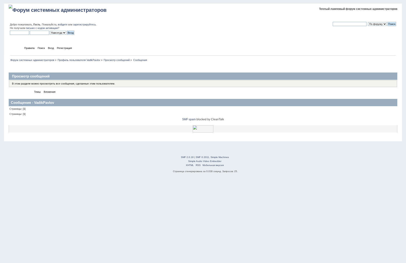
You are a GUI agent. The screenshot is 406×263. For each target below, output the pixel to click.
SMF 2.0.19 (187, 157)
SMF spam (189, 119)
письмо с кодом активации (42, 28)
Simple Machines (220, 157)
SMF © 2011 (202, 157)
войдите (62, 24)
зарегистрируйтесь (84, 24)
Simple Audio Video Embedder (204, 161)
